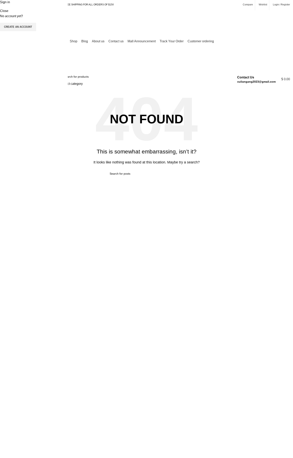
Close (4, 11)
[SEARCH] (220, 79)
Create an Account (18, 26)
